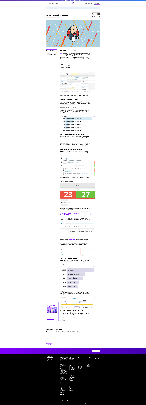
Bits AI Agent (71, 365)
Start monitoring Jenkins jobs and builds (71, 310)
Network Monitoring (63, 358)
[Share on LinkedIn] (64, 320)
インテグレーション (72, 387)
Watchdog (70, 374)
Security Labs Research (72, 391)
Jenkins (61, 53)
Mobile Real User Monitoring (62, 392)
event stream (65, 137)
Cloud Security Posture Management (63, 377)
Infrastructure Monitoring (64, 357)
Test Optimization (71, 358)
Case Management (71, 364)
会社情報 (85, 3)
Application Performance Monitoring (63, 364)
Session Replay (62, 395)
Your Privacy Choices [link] (61, 403)
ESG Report (88, 365)
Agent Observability (72, 375)
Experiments (62, 394)
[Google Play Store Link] (49, 361)
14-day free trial (81, 317)
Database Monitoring (63, 369)
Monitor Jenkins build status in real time (71, 149)
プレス (88, 359)
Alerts (70, 386)
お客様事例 (57, 3)
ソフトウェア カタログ (63, 365)
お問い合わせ (89, 357)
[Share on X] (60, 320)
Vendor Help (88, 366)
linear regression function (67, 291)
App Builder (70, 378)
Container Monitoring (63, 359)
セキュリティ (80, 365)
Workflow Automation (72, 377)
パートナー (88, 358)
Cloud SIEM (62, 389)
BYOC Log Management (63, 399)
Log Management (62, 372)
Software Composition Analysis (63, 384)
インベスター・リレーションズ (90, 363)
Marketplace (71, 390)
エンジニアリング (97, 358)
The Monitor (49, 12)
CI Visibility (70, 357)
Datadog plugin (79, 61)
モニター (96, 357)
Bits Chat (70, 370)
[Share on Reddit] (62, 320)
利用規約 (53, 403)
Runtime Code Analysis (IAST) (63, 387)
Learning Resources (81, 368)
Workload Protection (63, 378)
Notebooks (70, 381)
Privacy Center (80, 366)
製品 (47, 3)
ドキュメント (80, 358)
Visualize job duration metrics (68, 258)
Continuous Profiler (63, 370)
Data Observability (63, 368)
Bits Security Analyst (72, 368)
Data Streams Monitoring (64, 367)
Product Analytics (62, 393)
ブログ (89, 3)
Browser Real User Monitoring (63, 390)
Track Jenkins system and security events (72, 134)
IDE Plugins (70, 388)
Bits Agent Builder (71, 369)
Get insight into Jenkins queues (69, 99)
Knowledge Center (80, 367)
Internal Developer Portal (64, 400)
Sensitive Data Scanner (63, 373)
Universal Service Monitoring (62, 366)
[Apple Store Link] (48, 361)
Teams (70, 379)
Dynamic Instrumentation (64, 371)
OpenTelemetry (71, 385)
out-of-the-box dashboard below (70, 61)
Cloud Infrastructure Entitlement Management (64, 379)
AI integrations (71, 376)
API (69, 389)
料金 (78, 357)
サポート (79, 359)
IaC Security (62, 388)
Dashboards (71, 380)
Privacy (56, 403)
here (65, 313)
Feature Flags (71, 359)
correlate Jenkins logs (72, 239)
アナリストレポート (89, 364)
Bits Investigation (71, 367)
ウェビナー (79, 364)
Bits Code (70, 366)
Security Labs (96, 360)
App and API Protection (63, 382)
